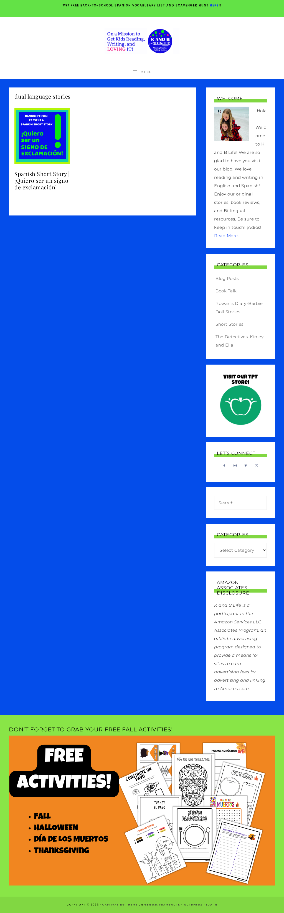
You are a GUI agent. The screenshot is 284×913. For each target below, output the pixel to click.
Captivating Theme (120, 904)
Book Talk (226, 291)
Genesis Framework (162, 904)
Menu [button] (146, 72)
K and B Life (142, 41)
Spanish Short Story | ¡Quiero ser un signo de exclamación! (42, 180)
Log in (211, 904)
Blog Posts (227, 278)
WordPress (193, 904)
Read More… (227, 235)
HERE (214, 5)
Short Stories (229, 324)
